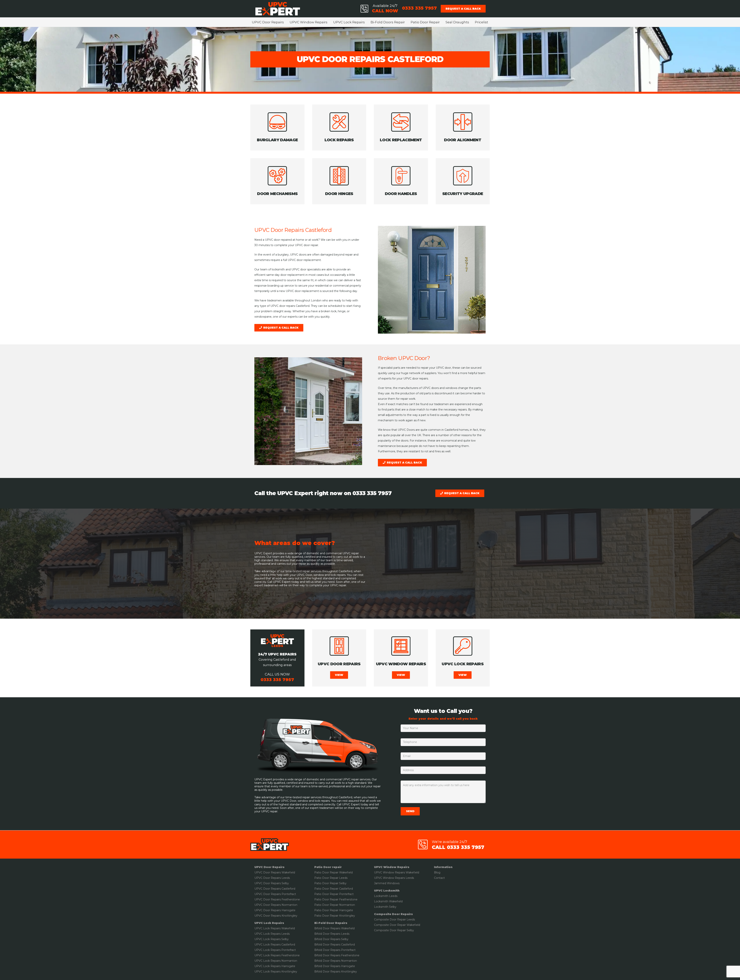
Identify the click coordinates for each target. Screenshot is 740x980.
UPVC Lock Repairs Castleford (274, 944)
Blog (437, 872)
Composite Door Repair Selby (394, 930)
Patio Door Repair (326, 878)
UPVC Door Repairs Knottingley (275, 915)
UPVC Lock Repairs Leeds (272, 933)
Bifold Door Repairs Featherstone (336, 955)
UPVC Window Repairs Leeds (394, 878)
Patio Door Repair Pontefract (334, 894)
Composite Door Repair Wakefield (397, 925)
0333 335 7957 (372, 493)
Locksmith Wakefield (388, 901)
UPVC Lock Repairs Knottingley (275, 971)
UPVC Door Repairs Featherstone (277, 899)
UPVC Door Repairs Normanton (275, 905)
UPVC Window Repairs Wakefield (396, 872)
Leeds (342, 878)
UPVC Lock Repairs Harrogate (274, 966)
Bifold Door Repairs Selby (331, 939)
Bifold (318, 933)
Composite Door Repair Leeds (394, 919)
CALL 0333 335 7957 (458, 847)
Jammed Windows (386, 883)
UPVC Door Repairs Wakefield (274, 872)
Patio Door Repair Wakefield (333, 872)
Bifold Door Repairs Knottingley (335, 971)
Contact (439, 878)
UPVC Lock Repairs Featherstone (277, 955)
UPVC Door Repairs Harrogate (274, 910)
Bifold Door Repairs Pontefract (335, 950)
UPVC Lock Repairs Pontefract (275, 950)
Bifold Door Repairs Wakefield (334, 928)
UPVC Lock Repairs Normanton (275, 960)
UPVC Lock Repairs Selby (271, 939)
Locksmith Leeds (385, 896)
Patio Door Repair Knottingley (334, 915)
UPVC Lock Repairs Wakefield (274, 928)
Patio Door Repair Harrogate (333, 910)
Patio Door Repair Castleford (333, 888)
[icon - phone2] (364, 9)
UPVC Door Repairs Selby (271, 883)
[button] (286, 22)
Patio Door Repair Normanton (334, 905)
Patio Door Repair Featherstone (335, 899)
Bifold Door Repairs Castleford (334, 944)
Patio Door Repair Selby (330, 883)
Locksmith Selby (385, 906)
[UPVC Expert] (277, 8)
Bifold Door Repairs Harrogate (334, 966)
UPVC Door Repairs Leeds (272, 878)
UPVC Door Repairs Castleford (274, 888)
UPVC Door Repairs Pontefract (275, 894)
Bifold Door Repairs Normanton (335, 960)
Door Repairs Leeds (335, 933)
